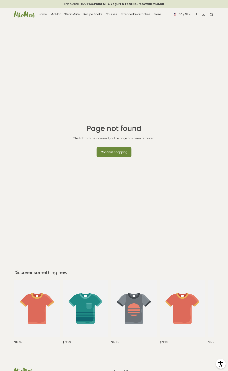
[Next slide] (203, 312)
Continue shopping (114, 152)
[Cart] (211, 14)
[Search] (196, 14)
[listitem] (157, 14)
